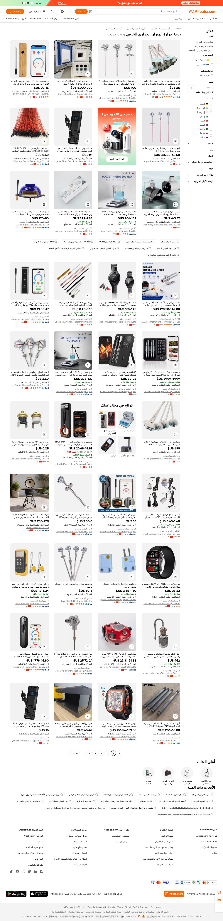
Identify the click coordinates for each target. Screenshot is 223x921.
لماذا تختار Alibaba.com (206, 836)
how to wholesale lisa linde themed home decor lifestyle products (74, 808)
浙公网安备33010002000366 (161, 916)
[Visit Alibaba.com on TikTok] (11, 871)
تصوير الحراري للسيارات (201, 795)
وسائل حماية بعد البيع (164, 853)
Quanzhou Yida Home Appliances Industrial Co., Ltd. (117, 667)
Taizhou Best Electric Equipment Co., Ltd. (161, 94)
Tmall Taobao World (97, 907)
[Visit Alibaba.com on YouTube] (17, 871)
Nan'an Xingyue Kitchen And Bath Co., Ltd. (161, 224)
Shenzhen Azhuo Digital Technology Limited (161, 603)
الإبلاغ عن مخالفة (79, 864)
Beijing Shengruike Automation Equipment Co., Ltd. (117, 599)
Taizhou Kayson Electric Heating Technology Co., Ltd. (29, 385)
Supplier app (110, 894)
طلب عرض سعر (123, 841)
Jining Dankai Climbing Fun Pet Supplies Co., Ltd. (73, 736)
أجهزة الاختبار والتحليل (136, 28)
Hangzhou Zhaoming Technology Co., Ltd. (161, 534)
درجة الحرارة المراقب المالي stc (171, 801)
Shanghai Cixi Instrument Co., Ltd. (76, 601)
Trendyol (144, 907)
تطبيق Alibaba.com (60, 894)
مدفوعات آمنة (167, 836)
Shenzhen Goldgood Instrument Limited (30, 319)
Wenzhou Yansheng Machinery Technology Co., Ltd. (161, 673)
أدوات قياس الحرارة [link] (113, 28)
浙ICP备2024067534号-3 (189, 916)
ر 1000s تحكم (145, 801)
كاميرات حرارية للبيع (84, 801)
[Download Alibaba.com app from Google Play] (16, 894)
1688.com (80, 907)
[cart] (52, 12)
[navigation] (200, 391)
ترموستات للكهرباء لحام (148, 795)
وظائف (214, 853)
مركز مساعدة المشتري (76, 836)
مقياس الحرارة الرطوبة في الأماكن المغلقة (65, 248)
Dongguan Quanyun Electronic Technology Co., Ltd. (73, 231)
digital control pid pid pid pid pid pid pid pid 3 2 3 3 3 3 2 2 (186, 808)
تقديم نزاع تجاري (79, 847)
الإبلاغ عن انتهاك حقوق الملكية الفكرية (70, 859)
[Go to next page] (71, 753)
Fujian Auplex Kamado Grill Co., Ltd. (32, 224)
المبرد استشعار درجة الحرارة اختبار (139, 242)
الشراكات (39, 859)
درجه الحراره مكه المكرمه (58, 801)
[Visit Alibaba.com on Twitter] (29, 871)
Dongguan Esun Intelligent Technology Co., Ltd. (29, 458)
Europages (155, 907)
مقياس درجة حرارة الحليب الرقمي (82, 795)
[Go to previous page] (119, 753)
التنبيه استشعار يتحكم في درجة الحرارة (116, 801)
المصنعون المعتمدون (121, 836)
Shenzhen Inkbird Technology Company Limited (161, 391)
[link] (219, 892)
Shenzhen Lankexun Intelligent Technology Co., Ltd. (117, 391)
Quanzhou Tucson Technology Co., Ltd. (118, 736)
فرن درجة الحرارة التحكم (166, 248)
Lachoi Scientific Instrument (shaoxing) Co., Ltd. (73, 391)
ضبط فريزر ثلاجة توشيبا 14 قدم (28, 801)
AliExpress (68, 907)
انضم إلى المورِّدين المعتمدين (30, 853)
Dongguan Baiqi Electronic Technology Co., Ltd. (117, 531)
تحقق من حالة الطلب (34, 847)
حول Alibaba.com (208, 829)
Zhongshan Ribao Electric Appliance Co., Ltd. (73, 161)
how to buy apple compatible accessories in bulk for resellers (184, 815)
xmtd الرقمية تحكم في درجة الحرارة (162, 255)
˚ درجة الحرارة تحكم (168, 242)
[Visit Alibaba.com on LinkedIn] (35, 871)
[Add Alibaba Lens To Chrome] (174, 894)
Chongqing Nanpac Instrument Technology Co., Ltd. (161, 161)
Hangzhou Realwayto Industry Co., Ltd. (31, 667)
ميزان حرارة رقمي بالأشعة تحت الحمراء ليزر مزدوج (40, 795)
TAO (135, 907)
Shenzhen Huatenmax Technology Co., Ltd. (117, 322)
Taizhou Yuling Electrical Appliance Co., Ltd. (73, 531)
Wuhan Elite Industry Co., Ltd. (166, 740)
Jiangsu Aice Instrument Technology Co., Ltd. (161, 322)
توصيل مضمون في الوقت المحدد (159, 847)
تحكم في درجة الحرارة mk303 (136, 248)
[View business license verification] (138, 916)
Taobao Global (124, 907)
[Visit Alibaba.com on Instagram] (23, 871)
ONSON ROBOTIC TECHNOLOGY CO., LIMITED (29, 94)
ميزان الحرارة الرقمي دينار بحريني (103, 248)
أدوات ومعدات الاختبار (160, 28)
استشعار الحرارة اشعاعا (108, 242)
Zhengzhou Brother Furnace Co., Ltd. (75, 94)
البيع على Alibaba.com (33, 836)
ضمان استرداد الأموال (164, 841)
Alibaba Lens (205, 894)
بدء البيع (40, 841)
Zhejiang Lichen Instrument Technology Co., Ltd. (117, 231)
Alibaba (177, 28)
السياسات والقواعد (165, 864)
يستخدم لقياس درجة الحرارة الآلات (117, 795)
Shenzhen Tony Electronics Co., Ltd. (32, 603)
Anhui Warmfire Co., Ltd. (37, 527)
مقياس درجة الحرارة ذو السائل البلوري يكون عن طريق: (132, 808)
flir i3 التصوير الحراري (201, 801)
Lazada (111, 907)
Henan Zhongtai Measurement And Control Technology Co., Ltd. (73, 671)
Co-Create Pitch (209, 841)
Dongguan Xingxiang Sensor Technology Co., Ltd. (29, 161)
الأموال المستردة (79, 853)
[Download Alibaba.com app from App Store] (39, 894)
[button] (91, 11)
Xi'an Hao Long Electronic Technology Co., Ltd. (161, 458)
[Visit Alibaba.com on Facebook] (41, 871)
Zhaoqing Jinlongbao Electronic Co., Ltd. (73, 322)
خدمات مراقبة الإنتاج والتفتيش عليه (158, 859)
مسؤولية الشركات (209, 847)
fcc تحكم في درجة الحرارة (44, 242)
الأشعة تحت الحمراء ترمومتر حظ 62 (76, 242)
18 (77, 753)
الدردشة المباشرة (79, 841)
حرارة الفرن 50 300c (174, 795)
